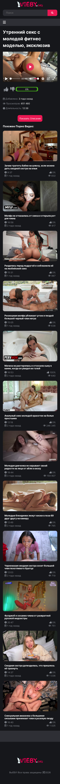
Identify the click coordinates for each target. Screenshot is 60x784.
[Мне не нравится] (12, 89)
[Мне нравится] (6, 89)
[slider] (15, 78)
